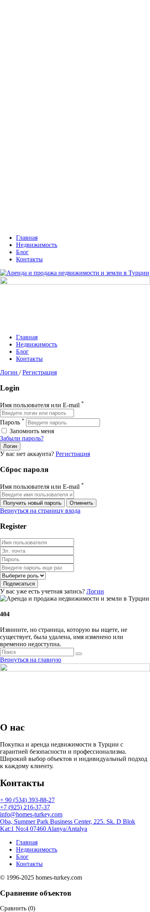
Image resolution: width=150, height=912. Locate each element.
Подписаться (19, 584)
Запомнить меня (31, 431)
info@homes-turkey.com (31, 814)
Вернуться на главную (30, 659)
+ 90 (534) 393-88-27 (27, 800)
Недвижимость (36, 244)
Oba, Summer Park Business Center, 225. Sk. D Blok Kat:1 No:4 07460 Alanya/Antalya (67, 825)
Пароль (10, 422)
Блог (22, 252)
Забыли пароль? (22, 438)
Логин (9, 372)
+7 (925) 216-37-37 (25, 807)
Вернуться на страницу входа (40, 510)
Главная (27, 237)
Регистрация (39, 372)
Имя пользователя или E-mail (40, 405)
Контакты (29, 259)
